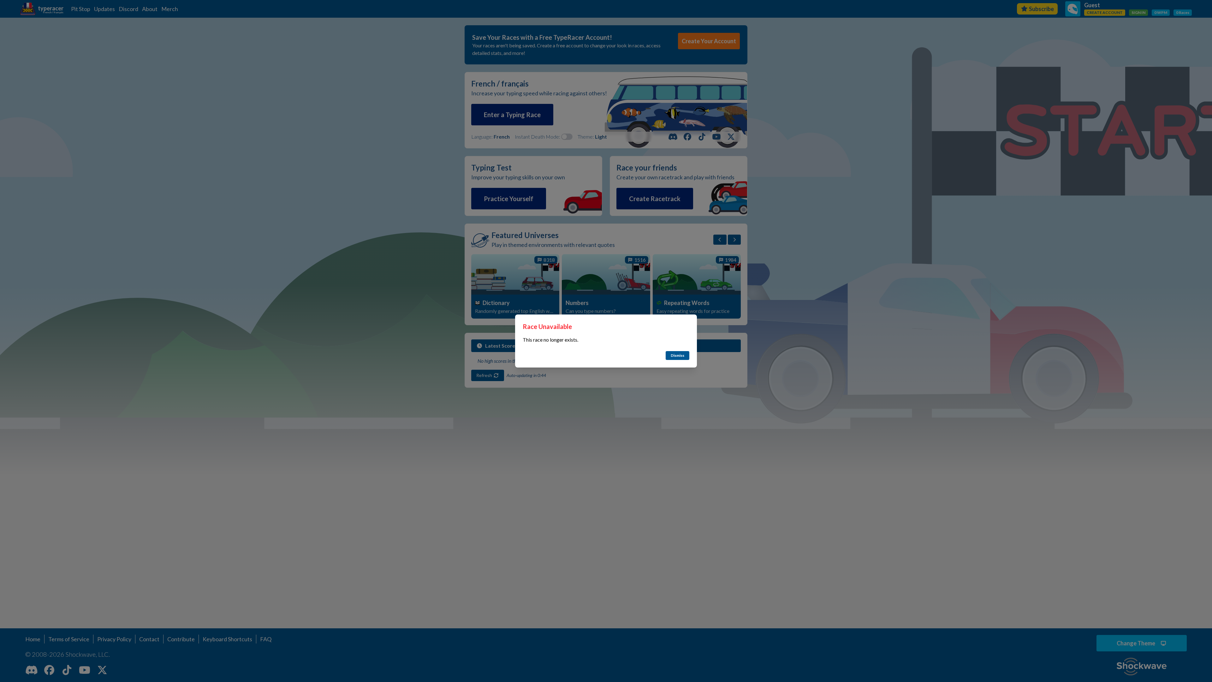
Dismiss (677, 355)
